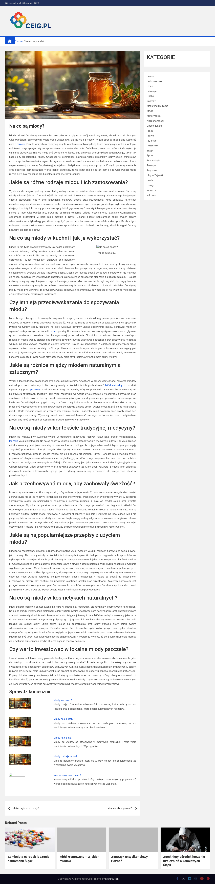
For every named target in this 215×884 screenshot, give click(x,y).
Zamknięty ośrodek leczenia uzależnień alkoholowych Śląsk (184, 861)
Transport (152, 165)
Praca (150, 130)
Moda (150, 110)
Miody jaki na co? (63, 700)
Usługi (150, 185)
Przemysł (152, 140)
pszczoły (35, 389)
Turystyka (152, 170)
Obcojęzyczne (154, 125)
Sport (150, 155)
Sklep (150, 150)
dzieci (54, 331)
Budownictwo (154, 81)
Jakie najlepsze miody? (26, 808)
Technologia (153, 160)
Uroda (150, 180)
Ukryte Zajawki (155, 175)
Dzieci (150, 86)
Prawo (150, 135)
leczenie (13, 441)
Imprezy (151, 101)
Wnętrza (151, 190)
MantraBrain (112, 878)
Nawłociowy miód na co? (67, 775)
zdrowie (21, 144)
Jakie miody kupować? (119, 808)
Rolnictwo (152, 145)
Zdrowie (151, 195)
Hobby (150, 96)
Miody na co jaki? (63, 737)
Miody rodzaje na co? (65, 756)
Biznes (150, 76)
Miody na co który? (64, 718)
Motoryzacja (154, 115)
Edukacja (152, 91)
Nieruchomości (155, 120)
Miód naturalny (113, 385)
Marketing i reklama (157, 105)
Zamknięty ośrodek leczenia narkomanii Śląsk (28, 859)
